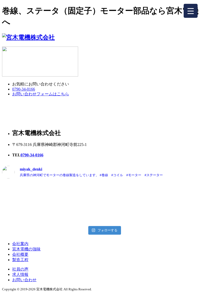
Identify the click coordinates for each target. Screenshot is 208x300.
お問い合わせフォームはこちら (40, 94)
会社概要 (20, 254)
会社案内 (20, 244)
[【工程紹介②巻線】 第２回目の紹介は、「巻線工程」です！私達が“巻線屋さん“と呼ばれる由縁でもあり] (35, 203)
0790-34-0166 (23, 89)
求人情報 (20, 274)
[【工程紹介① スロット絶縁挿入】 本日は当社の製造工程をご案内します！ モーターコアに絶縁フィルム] (104, 203)
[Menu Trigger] (191, 11)
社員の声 (20, 269)
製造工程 (20, 260)
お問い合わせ (24, 280)
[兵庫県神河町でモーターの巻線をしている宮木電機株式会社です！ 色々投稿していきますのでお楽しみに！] (173, 203)
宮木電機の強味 (26, 249)
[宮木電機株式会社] (28, 37)
